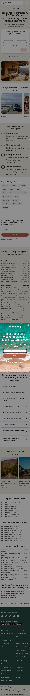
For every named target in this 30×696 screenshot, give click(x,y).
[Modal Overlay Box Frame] (15, 348)
